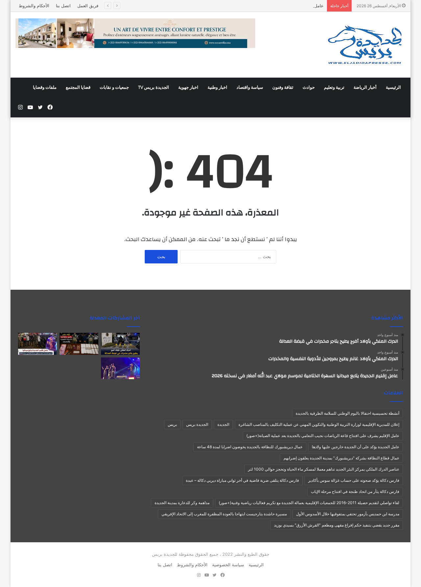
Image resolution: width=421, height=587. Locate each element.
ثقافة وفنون (282, 87)
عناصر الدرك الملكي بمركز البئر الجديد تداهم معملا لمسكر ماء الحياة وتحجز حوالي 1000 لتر (323, 469)
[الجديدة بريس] (364, 44)
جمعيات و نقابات (114, 87)
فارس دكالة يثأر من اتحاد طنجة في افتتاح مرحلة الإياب (355, 491)
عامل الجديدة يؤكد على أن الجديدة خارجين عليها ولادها (355, 446)
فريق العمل (87, 5)
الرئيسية (393, 87)
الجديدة (223, 424)
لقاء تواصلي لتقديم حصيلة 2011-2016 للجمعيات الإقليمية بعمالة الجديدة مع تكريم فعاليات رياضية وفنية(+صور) (309, 502)
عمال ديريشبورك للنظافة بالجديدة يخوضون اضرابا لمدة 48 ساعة (250, 446)
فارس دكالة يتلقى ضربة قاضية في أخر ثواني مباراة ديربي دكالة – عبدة (242, 480)
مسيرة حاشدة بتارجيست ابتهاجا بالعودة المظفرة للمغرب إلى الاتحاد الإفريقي (224, 513)
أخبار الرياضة (365, 87)
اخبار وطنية (217, 87)
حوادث (309, 87)
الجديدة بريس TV (153, 87)
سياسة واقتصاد (249, 87)
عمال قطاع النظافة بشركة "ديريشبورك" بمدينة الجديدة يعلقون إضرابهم (341, 457)
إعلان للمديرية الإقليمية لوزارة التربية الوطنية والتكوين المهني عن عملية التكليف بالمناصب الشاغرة (318, 424)
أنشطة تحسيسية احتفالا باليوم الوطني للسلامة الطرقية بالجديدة (347, 413)
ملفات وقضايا (45, 87)
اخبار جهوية (188, 87)
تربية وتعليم (334, 87)
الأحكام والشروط (34, 5)
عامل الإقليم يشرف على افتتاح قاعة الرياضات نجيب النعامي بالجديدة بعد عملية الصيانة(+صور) (322, 435)
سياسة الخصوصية (228, 564)
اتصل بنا (63, 5)
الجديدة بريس (197, 424)
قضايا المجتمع (78, 87)
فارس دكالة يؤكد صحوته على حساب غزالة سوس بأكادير (353, 480)
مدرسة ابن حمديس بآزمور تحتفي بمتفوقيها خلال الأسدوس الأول (347, 513)
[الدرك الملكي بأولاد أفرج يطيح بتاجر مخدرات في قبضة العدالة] (120, 344)
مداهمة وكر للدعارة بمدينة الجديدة (182, 502)
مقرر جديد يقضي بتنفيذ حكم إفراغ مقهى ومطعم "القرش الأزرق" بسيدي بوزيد (336, 525)
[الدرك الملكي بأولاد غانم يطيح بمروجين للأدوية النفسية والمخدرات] (79, 344)
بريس (172, 424)
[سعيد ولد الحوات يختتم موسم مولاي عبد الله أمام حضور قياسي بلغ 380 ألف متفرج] (120, 368)
